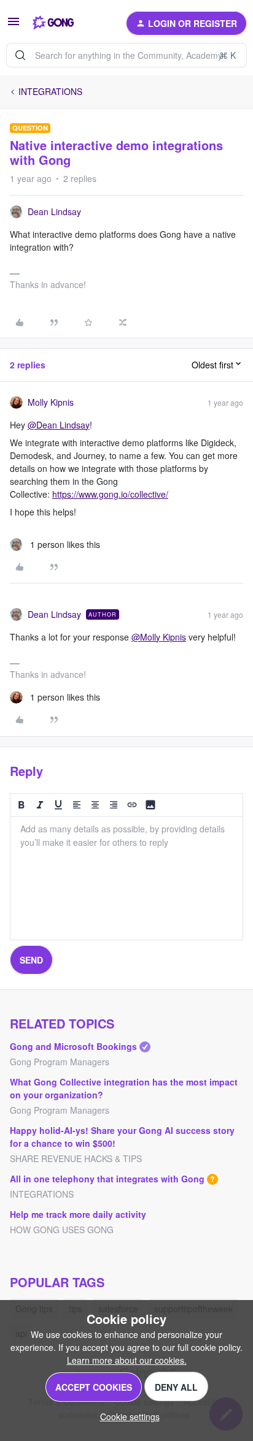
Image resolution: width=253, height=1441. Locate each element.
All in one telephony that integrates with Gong (107, 1179)
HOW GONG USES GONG (62, 1229)
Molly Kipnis (51, 402)
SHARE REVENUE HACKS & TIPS (76, 1158)
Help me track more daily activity (78, 1214)
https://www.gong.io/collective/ (110, 494)
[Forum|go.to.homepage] (53, 23)
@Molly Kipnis (158, 637)
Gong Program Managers (59, 1061)
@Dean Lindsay (59, 425)
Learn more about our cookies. (127, 1360)
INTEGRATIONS (50, 91)
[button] (13, 25)
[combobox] (126, 55)
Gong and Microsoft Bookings (73, 1046)
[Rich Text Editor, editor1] (126, 878)
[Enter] (20, 55)
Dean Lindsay (54, 211)
